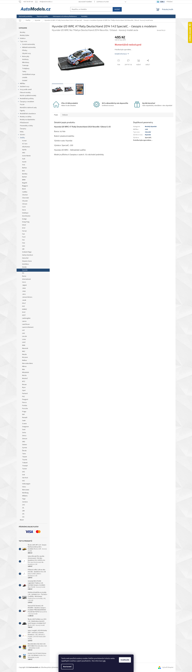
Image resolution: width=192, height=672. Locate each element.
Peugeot (25, 399)
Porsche (25, 408)
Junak (24, 300)
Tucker (24, 469)
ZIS (23, 514)
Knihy (22, 132)
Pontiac (24, 405)
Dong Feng (25, 222)
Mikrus (24, 366)
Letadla (24, 77)
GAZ (23, 246)
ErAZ (23, 228)
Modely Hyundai (151, 126)
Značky (22, 138)
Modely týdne (24, 35)
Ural (23, 475)
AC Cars (24, 144)
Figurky (22, 110)
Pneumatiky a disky (26, 126)
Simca (24, 435)
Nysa (23, 387)
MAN (23, 345)
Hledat (117, 9)
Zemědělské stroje (28, 74)
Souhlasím (125, 660)
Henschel (25, 258)
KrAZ (23, 312)
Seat (23, 429)
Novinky (22, 32)
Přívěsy (24, 50)
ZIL (23, 508)
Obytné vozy (26, 53)
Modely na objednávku (27, 119)
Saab (24, 420)
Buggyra (25, 186)
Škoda (24, 451)
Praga (24, 411)
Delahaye (25, 213)
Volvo (24, 487)
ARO (23, 153)
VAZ (23, 481)
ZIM (23, 511)
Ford (23, 237)
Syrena (24, 448)
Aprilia (24, 150)
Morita (24, 375)
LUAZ (24, 342)
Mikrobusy (25, 62)
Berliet (24, 177)
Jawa (24, 288)
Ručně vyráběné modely (28, 95)
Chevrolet (25, 198)
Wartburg (25, 493)
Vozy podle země (26, 89)
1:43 (146, 129)
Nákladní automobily (29, 47)
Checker (25, 195)
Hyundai (24, 270)
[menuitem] (26, 16)
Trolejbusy (25, 68)
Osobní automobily (28, 44)
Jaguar (24, 285)
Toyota (24, 460)
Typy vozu (23, 41)
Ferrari (24, 231)
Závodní (148, 132)
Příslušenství (24, 123)
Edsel (24, 225)
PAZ (23, 396)
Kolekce (22, 38)
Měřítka (22, 83)
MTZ (23, 381)
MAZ (23, 351)
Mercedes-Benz (27, 363)
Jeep (24, 291)
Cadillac (24, 192)
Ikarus (24, 276)
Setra (24, 432)
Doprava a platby (103, 2)
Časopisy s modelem (27, 102)
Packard (25, 393)
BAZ (23, 171)
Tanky (24, 71)
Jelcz (24, 294)
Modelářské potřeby (27, 98)
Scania (24, 423)
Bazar (22, 520)
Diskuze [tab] (65, 115)
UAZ (23, 472)
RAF (23, 414)
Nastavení (67, 666)
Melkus (24, 360)
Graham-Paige (26, 252)
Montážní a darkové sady (28, 107)
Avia (23, 165)
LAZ (23, 330)
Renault (24, 417)
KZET (24, 315)
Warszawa (25, 490)
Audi (23, 159)
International (26, 279)
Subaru (24, 444)
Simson (24, 439)
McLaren (25, 357)
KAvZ (24, 303)
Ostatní (24, 80)
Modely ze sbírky (25, 117)
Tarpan (24, 457)
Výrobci (22, 135)
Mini (23, 369)
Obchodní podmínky (85, 2)
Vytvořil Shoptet (167, 667)
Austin (24, 162)
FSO (23, 243)
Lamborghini (26, 318)
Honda (24, 267)
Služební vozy (24, 86)
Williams (25, 496)
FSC (23, 240)
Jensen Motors (27, 297)
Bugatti (24, 183)
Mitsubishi (25, 372)
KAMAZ (24, 309)
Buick (24, 189)
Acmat (24, 141)
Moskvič (25, 378)
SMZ (23, 442)
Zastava (25, 502)
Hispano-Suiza (27, 261)
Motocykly (25, 56)
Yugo (24, 499)
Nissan (24, 384)
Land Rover (26, 324)
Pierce (24, 402)
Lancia (24, 321)
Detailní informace (121, 54)
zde (104, 661)
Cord (23, 207)
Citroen (24, 204)
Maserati (25, 348)
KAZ (23, 306)
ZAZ (23, 505)
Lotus (24, 339)
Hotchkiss (25, 264)
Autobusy (25, 59)
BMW (23, 180)
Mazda (24, 354)
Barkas (24, 168)
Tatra (24, 454)
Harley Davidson (27, 255)
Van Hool (25, 478)
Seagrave (25, 427)
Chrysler (25, 201)
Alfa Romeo (26, 147)
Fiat (23, 234)
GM (23, 249)
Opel (23, 390)
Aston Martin (26, 156)
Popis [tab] (56, 115)
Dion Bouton (26, 216)
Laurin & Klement (27, 327)
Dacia (24, 210)
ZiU (23, 517)
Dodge (24, 219)
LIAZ (23, 333)
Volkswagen (26, 484)
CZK (161, 2)
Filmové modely (25, 92)
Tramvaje (25, 65)
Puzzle (22, 104)
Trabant (24, 463)
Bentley (24, 174)
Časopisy (23, 129)
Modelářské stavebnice (28, 114)
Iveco (24, 282)
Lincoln (24, 336)
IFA (23, 273)
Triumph (25, 466)
